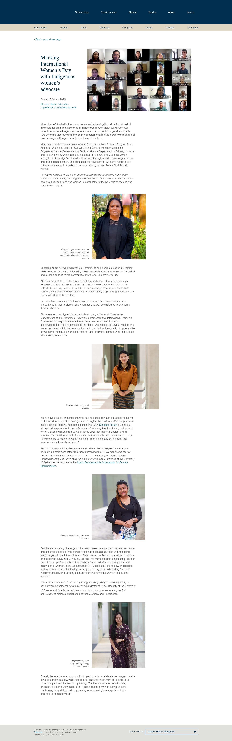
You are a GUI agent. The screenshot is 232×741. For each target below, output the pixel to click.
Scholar (72, 107)
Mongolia (127, 27)
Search (190, 12)
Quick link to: (136, 731)
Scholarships (82, 12)
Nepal (149, 27)
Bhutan (64, 27)
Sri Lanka (192, 27)
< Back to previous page (47, 39)
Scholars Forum (108, 424)
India (83, 27)
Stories (152, 12)
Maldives (104, 27)
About (171, 12)
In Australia (60, 107)
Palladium (38, 732)
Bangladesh (40, 27)
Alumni (132, 12)
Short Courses (108, 12)
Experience (47, 107)
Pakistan (169, 27)
